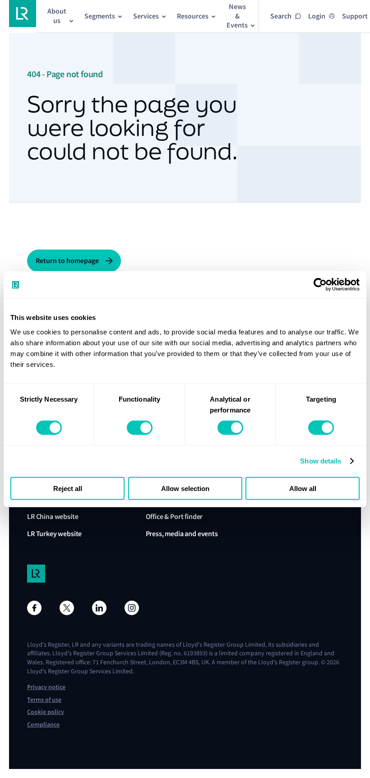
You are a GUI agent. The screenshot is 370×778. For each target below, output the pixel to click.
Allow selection (185, 488)
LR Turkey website (54, 533)
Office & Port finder (174, 516)
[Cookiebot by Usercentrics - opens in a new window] (320, 285)
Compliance (43, 724)
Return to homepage (67, 260)
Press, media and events (182, 533)
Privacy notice (46, 687)
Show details (320, 461)
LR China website (52, 516)
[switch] (140, 428)
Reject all (67, 488)
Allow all (302, 488)
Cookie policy (45, 712)
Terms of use (44, 699)
